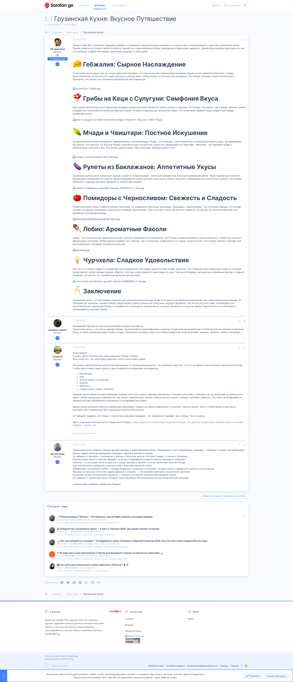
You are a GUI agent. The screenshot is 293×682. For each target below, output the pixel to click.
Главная (129, 619)
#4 (244, 445)
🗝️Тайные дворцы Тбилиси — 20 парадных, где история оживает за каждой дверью (105, 516)
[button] (107, 5)
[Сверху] (242, 665)
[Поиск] (245, 5)
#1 (244, 40)
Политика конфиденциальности (202, 666)
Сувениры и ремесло (93, 531)
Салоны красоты (87, 567)
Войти (191, 619)
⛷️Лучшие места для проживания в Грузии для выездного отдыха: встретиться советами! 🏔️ (110, 552)
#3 (244, 347)
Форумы (129, 625)
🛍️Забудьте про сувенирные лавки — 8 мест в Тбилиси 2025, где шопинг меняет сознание (108, 528)
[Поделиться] (240, 40)
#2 (244, 321)
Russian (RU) (61, 666)
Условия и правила (175, 666)
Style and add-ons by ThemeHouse (61, 656)
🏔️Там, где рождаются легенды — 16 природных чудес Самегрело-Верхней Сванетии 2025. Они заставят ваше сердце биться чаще (132, 540)
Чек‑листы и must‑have (94, 519)
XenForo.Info (67, 659)
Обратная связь (133, 631)
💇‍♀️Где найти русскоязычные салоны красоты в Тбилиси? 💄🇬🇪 (93, 564)
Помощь (224, 666)
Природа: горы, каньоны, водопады (101, 543)
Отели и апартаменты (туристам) (92, 555)
